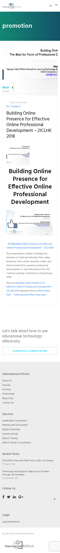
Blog (4, 398)
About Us (7, 381)
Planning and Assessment (15, 425)
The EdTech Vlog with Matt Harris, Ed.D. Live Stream (27, 460)
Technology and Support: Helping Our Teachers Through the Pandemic (25, 473)
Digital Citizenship (11, 429)
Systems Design (10, 434)
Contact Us (8, 403)
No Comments (13, 106)
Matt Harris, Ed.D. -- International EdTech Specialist (28, 293)
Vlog (10, 398)
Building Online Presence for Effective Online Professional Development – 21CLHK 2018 (29, 125)
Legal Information (11, 522)
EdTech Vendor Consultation (16, 443)
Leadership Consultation (14, 421)
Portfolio (6, 389)
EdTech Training (10, 438)
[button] (30, 68)
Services (6, 385)
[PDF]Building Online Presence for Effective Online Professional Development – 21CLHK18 (30, 246)
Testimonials (8, 394)
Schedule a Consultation (30, 351)
